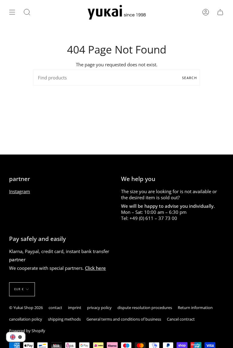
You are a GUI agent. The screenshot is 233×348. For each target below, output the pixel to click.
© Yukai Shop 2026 (26, 307)
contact (55, 307)
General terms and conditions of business (123, 319)
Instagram (19, 191)
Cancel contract (181, 319)
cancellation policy (25, 319)
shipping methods (64, 319)
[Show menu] (12, 12)
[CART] (220, 12)
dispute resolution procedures (144, 307)
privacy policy (99, 307)
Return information (195, 307)
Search (189, 77)
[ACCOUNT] (205, 12)
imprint (74, 307)
